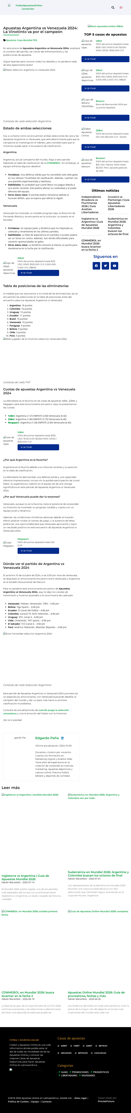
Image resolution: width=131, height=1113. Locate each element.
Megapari (23, 539)
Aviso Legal (80, 1098)
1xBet (21, 432)
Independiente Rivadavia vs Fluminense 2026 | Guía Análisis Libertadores (91, 204)
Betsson (100, 158)
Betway (103, 1046)
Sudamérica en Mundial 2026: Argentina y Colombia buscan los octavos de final (118, 226)
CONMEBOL (53, 163)
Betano (100, 101)
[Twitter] (105, 266)
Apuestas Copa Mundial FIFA (21, 40)
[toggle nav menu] (120, 7)
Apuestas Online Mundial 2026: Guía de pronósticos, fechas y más (96, 994)
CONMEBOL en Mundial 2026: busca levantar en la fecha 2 (91, 245)
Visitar (26, 273)
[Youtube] (114, 266)
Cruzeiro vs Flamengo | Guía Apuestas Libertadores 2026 (118, 203)
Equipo (35, 1101)
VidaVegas (100, 1053)
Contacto (47, 1101)
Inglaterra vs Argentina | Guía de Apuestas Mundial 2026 (92, 223)
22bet (21, 258)
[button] (113, 7)
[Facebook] (96, 266)
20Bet (99, 130)
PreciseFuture (106, 1101)
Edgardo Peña (47, 738)
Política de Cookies (18, 1101)
